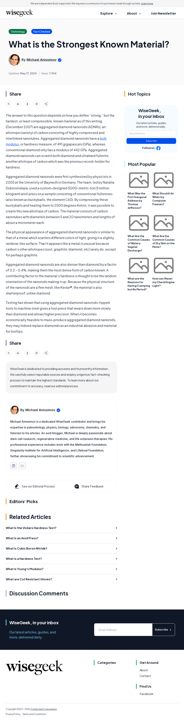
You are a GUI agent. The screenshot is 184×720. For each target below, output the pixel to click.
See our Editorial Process (38, 486)
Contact (145, 676)
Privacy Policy (13, 714)
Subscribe (151, 141)
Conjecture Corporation (44, 709)
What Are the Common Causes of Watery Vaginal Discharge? (139, 243)
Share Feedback (92, 486)
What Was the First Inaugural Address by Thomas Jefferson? (137, 200)
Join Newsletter (163, 13)
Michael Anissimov (42, 60)
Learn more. (147, 3)
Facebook (146, 694)
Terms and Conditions (34, 714)
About (144, 670)
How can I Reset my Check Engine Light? (163, 282)
